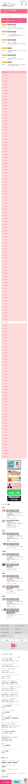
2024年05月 (5, 151)
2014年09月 (5, 447)
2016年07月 (5, 401)
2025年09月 (5, 105)
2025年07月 (5, 111)
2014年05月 (5, 456)
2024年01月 (5, 157)
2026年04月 (5, 87)
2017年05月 (5, 377)
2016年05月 (5, 407)
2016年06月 (5, 404)
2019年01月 (5, 325)
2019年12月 (5, 291)
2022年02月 (5, 212)
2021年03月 (5, 245)
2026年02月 (5, 93)
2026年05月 (5, 84)
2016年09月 (5, 395)
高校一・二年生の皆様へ (20, 625)
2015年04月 (5, 429)
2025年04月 (5, 120)
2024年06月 (5, 148)
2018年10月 (5, 334)
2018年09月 (5, 337)
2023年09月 (5, 163)
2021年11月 (5, 221)
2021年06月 (5, 236)
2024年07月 (5, 145)
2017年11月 (5, 362)
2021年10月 (5, 224)
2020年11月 (5, 258)
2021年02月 (5, 248)
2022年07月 (5, 197)
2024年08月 (5, 142)
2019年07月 (5, 306)
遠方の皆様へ (18, 629)
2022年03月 (5, 209)
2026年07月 (5, 78)
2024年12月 (5, 130)
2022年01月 (5, 215)
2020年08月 (5, 267)
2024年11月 (5, 133)
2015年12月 (5, 417)
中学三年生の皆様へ (5, 632)
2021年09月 (5, 227)
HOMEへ (7, 640)
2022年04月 (5, 206)
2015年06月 (5, 426)
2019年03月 (5, 319)
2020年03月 (5, 282)
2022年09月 (5, 194)
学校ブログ (8, 21)
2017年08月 (5, 368)
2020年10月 (5, 261)
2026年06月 (5, 81)
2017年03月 (5, 383)
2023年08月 (5, 166)
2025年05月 (5, 117)
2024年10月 (5, 136)
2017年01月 (5, 389)
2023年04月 (5, 172)
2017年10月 (5, 365)
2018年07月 (5, 343)
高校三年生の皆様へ (5, 625)
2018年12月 (5, 328)
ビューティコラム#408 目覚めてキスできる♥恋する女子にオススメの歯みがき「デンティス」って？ (16, 43)
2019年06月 (5, 309)
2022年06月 (5, 200)
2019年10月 (5, 297)
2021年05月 (5, 239)
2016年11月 (5, 392)
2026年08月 (5, 75)
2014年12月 (5, 438)
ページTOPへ (21, 640)
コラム (20, 21)
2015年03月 (5, 432)
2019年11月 (5, 294)
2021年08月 (5, 230)
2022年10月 (5, 191)
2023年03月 (5, 175)
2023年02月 (5, 178)
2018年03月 (5, 356)
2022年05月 (5, 203)
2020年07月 (5, 270)
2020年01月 (5, 288)
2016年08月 (5, 398)
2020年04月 (5, 279)
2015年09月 (5, 420)
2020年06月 (5, 273)
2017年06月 (5, 374)
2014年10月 (5, 444)
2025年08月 (5, 108)
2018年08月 (5, 340)
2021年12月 (5, 218)
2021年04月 (5, 242)
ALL (7, 19)
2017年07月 (5, 371)
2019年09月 (5, 300)
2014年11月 (5, 441)
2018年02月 (5, 359)
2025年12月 (5, 96)
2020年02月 (5, 285)
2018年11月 (5, 331)
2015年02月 (5, 435)
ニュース (20, 19)
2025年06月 (5, 114)
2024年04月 (5, 154)
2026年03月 (5, 90)
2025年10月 (5, 102)
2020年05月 (5, 276)
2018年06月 (5, 346)
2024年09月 (5, 139)
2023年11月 (5, 160)
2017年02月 (5, 386)
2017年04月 (5, 380)
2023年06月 (5, 169)
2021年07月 (5, 233)
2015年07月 (5, 423)
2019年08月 (5, 303)
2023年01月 (5, 181)
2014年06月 (5, 453)
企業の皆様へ (4, 635)
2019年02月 (6, 322)
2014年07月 (5, 450)
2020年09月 (5, 264)
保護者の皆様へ (18, 632)
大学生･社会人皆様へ (5, 629)
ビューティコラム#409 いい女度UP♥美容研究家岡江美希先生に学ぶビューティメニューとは (16, 35)
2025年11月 (5, 99)
